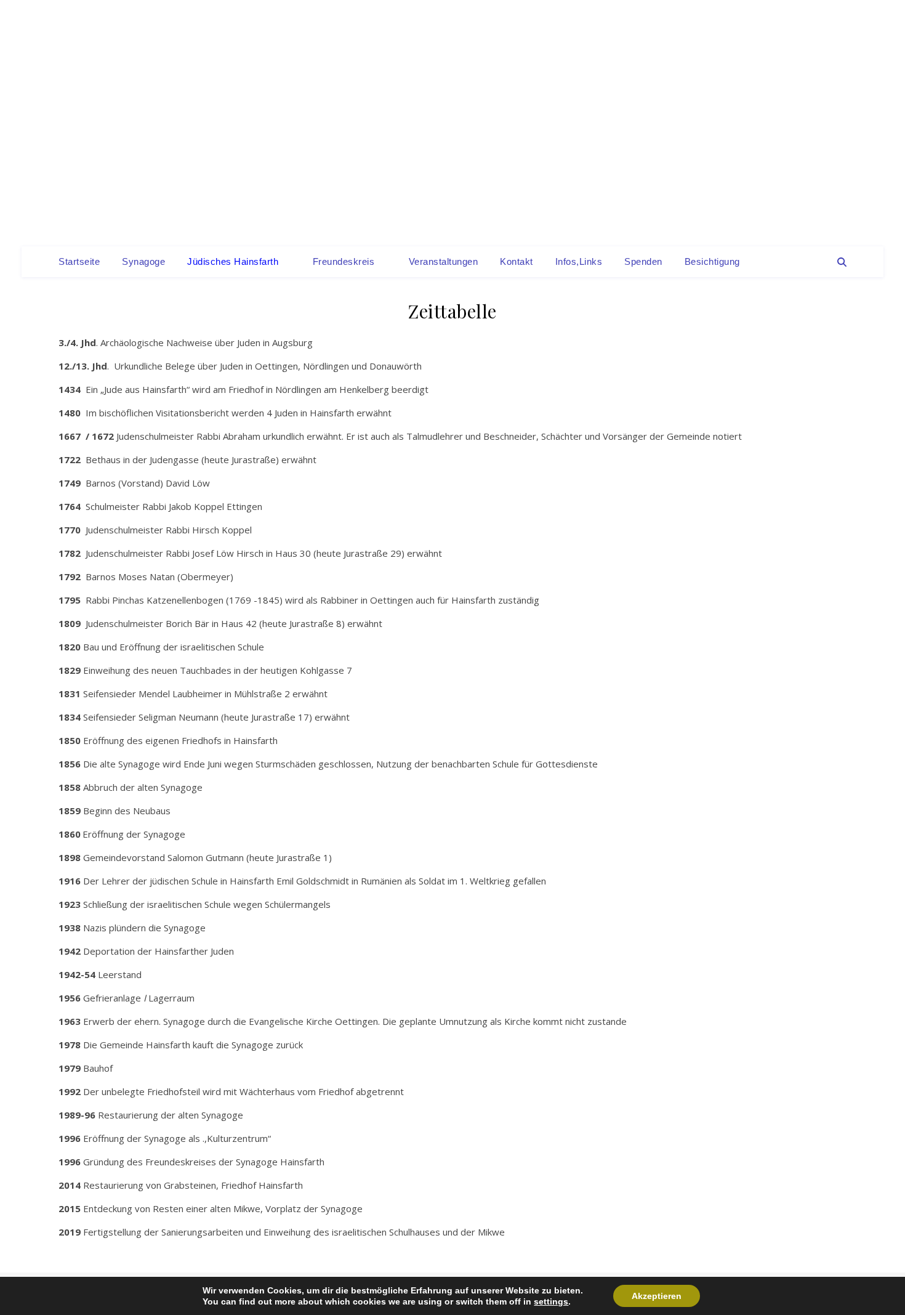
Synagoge (143, 261)
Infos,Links (579, 261)
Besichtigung (712, 261)
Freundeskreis (344, 261)
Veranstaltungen (443, 261)
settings (551, 1301)
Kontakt (516, 261)
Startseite (79, 261)
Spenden (643, 261)
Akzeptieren (657, 1296)
